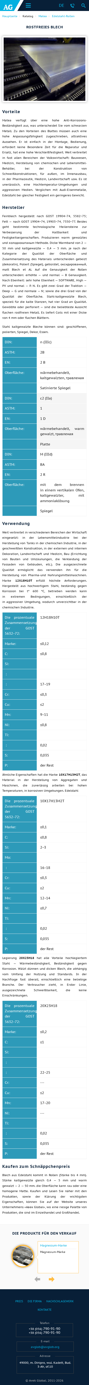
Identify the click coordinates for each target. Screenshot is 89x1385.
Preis (19, 1301)
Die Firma (35, 1301)
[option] (44, 1257)
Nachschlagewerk (60, 1301)
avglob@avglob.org (45, 1347)
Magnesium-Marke (53, 1245)
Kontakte (45, 1309)
